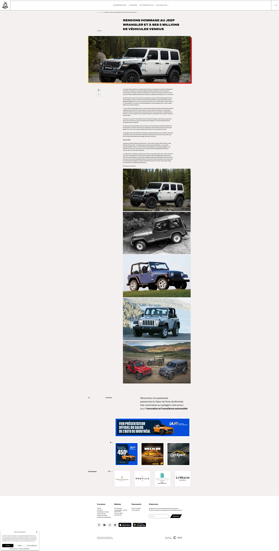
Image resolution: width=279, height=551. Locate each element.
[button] (36, 532)
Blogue (102, 12)
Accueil (98, 12)
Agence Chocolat (168, 538)
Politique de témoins (14, 548)
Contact (99, 508)
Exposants (136, 504)
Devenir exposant (136, 508)
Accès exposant (136, 510)
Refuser (20, 545)
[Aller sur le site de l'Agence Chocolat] (178, 538)
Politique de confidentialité (24, 548)
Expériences (119, 5)
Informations (146, 5)
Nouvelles (161, 5)
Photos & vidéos (118, 513)
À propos (101, 504)
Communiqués (118, 508)
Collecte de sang (101, 513)
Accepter (8, 545)
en (276, 5)
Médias (117, 504)
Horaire (133, 5)
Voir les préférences (32, 545)
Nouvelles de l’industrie (103, 512)
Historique (99, 510)
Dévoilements (118, 515)
